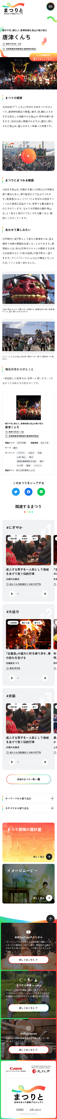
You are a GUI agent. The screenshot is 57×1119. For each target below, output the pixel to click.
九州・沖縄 (21, 442)
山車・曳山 (21, 457)
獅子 (42, 461)
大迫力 (31, 452)
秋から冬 (44, 442)
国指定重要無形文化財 (26, 461)
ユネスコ (37, 465)
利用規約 (20, 1109)
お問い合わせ (35, 1109)
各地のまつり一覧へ (27, 779)
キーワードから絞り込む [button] (18, 798)
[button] (28, 156)
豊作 (15, 447)
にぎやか (21, 452)
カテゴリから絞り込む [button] (17, 808)
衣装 (39, 452)
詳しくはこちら (27, 959)
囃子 (31, 457)
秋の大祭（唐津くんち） (25, 470)
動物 (28, 465)
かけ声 (20, 465)
